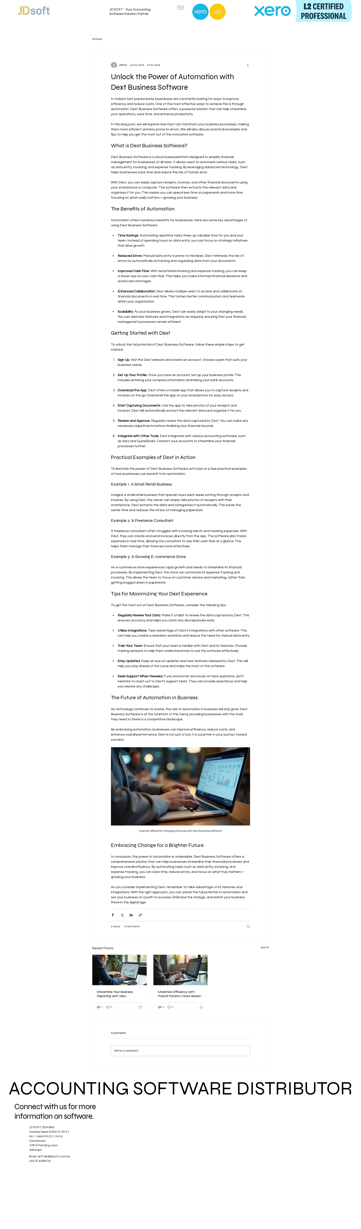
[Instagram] (270, 1140)
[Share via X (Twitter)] (122, 915)
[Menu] (180, 7)
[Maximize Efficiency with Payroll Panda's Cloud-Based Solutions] (180, 970)
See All (265, 947)
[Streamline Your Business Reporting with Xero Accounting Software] (119, 970)
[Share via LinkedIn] (131, 915)
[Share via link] (140, 915)
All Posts (97, 39)
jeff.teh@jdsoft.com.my (54, 1156)
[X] (277, 1140)
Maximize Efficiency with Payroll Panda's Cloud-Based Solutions (179, 994)
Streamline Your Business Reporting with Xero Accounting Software (115, 994)
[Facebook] (262, 1140)
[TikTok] (285, 1140)
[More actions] (248, 65)
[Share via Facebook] (113, 915)
